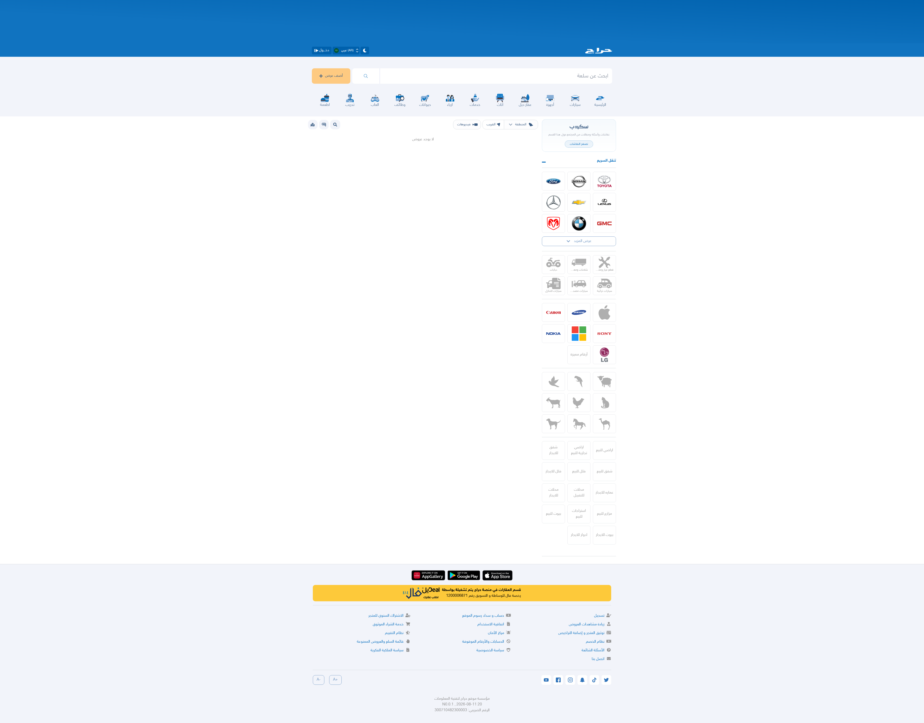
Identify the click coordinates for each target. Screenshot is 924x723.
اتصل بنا (598, 659)
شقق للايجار (553, 450)
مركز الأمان (496, 633)
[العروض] (312, 124)
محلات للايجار (553, 493)
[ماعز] (553, 402)
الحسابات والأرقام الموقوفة (483, 642)
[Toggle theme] (364, 50)
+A (335, 680)
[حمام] (553, 381)
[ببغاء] (578, 381)
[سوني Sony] (604, 333)
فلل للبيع (579, 471)
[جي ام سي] (604, 223)
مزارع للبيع (604, 514)
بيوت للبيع (553, 514)
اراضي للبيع (604, 450)
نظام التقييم (394, 633)
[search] (365, 76)
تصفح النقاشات (579, 144)
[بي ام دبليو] (578, 223)
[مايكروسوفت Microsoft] (578, 333)
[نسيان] (578, 181)
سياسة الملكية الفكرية (387, 650)
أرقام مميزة (579, 354)
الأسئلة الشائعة (593, 650)
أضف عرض (334, 76)
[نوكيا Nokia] (553, 333)
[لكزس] (604, 202)
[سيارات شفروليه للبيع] (578, 202)
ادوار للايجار (579, 535)
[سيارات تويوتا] (604, 181)
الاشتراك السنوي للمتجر (386, 616)
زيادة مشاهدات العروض (586, 624)
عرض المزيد (582, 241)
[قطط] (604, 402)
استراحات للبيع (579, 514)
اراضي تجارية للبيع (579, 450)
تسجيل (599, 616)
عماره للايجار (604, 492)
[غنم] (604, 381)
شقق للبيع (604, 471)
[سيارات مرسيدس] (553, 202)
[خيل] (578, 423)
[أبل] (604, 423)
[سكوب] (324, 124)
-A (319, 680)
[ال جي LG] (604, 354)
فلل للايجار (553, 471)
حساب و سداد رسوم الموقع (483, 616)
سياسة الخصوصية (490, 650)
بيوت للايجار (604, 535)
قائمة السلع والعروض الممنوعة (380, 642)
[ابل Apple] (604, 312)
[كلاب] (553, 423)
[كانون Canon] (553, 312)
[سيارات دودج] (553, 223)
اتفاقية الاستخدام (490, 624)
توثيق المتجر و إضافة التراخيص (581, 633)
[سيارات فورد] (553, 181)
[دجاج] (578, 402)
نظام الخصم (595, 642)
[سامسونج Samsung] (578, 312)
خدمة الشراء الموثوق (388, 624)
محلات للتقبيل (579, 493)
